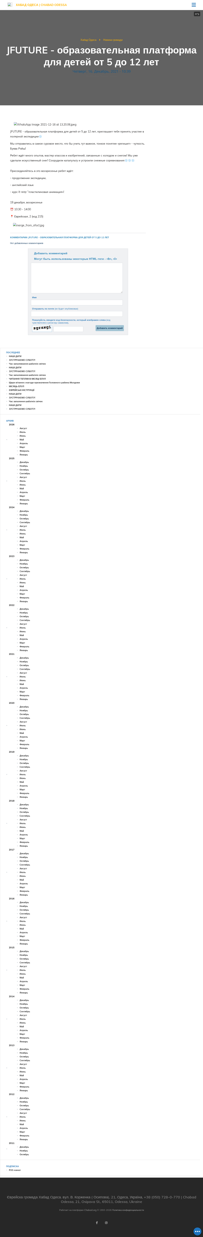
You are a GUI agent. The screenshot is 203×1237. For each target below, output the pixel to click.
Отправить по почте (55, 308)
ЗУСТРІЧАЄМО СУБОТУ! (22, 360)
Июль (23, 432)
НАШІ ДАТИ (15, 356)
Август (23, 428)
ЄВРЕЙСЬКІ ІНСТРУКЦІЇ (21, 390)
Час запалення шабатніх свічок (26, 401)
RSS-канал (15, 1170)
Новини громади (113, 39)
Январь (24, 454)
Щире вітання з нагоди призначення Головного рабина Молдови (44, 382)
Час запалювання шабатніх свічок (27, 363)
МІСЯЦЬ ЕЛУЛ (16, 386)
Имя (34, 297)
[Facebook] (97, 1223)
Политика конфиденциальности (128, 1210)
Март (22, 447)
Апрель (24, 443)
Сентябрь (25, 473)
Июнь (23, 435)
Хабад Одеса (88, 39)
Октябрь (24, 469)
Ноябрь (24, 466)
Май (22, 439)
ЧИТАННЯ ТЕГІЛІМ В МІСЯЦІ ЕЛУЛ (27, 378)
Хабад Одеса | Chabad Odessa (41, 5)
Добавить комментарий (50, 253)
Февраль (24, 450)
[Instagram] (106, 1223)
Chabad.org (90, 1210)
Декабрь (24, 462)
